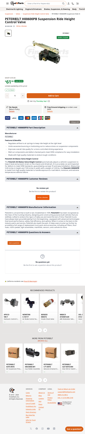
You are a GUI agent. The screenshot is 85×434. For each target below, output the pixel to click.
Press (40, 404)
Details (12, 111)
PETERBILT (9, 136)
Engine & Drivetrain (33, 9)
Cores (28, 393)
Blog (40, 396)
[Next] (45, 330)
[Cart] (77, 3)
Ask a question (14, 243)
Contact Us (41, 408)
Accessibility (52, 403)
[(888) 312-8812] (73, 3)
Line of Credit (30, 403)
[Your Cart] (77, 3)
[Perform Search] (63, 3)
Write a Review (21, 26)
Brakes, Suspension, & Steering (57, 9)
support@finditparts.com (66, 392)
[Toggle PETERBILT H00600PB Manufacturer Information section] (77, 207)
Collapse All (75, 122)
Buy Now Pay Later (30, 416)
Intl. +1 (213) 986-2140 (65, 398)
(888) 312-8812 (63, 395)
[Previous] (40, 330)
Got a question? (74, 429)
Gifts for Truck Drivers (31, 421)
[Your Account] (68, 3)
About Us (42, 393)
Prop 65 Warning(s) (30, 281)
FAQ (40, 401)
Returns (28, 396)
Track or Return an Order (66, 389)
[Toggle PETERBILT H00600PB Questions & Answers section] (77, 232)
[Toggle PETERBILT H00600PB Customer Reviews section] (77, 179)
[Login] (68, 3)
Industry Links (31, 409)
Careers (41, 398)
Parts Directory (31, 412)
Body (74, 9)
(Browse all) (42, 341)
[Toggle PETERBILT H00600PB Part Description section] (77, 127)
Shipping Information (30, 400)
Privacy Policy (50, 399)
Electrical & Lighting (14, 9)
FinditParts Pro (31, 406)
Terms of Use (51, 394)
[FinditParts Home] (17, 3)
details (50, 111)
